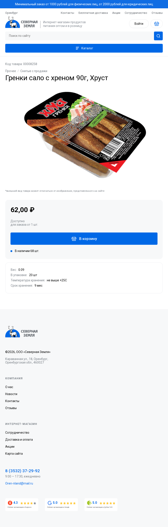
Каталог (87, 48)
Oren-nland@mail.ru (19, 483)
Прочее (10, 71)
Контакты (67, 12)
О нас (9, 387)
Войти (139, 23)
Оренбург (11, 12)
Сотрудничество (136, 12)
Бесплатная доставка (93, 12)
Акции (116, 12)
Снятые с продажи (33, 71)
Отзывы (157, 12)
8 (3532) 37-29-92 (22, 470)
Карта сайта (14, 453)
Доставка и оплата (19, 439)
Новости (11, 394)
